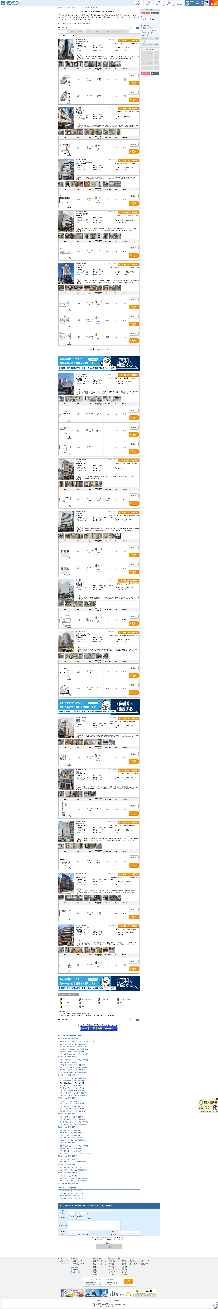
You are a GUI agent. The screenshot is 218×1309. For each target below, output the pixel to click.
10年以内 (156, 44)
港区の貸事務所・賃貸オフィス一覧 (71, 1191)
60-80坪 (89, 31)
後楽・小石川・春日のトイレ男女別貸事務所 (73, 1170)
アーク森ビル (80, 266)
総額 (150, 28)
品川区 (95, 1269)
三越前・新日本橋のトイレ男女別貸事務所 (73, 1065)
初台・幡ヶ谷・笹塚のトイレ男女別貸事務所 (73, 1124)
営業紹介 (75, 1261)
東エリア (103, 1260)
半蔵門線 (124, 1269)
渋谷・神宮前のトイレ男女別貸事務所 (71, 1117)
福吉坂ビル (80, 110)
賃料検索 (75, 1269)
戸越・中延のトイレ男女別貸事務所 (71, 1151)
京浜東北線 (113, 1261)
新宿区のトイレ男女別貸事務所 (67, 1098)
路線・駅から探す (115, 1258)
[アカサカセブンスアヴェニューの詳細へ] (66, 394)
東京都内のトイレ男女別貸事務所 (68, 1183)
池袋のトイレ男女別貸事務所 (68, 1159)
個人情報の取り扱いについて (80, 1263)
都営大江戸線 (133, 1263)
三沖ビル (79, 462)
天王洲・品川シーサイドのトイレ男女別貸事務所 (75, 1153)
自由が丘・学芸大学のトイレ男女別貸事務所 (73, 1181)
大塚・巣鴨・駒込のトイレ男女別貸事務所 (73, 1161)
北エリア (103, 1265)
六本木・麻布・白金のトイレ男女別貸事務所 (73, 1095)
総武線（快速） (114, 1266)
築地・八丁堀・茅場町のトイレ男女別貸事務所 (74, 1067)
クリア (155, 13)
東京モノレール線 (145, 1260)
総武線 (112, 1265)
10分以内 (156, 38)
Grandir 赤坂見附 (82, 41)
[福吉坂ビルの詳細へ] (66, 128)
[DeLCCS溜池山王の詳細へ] (66, 231)
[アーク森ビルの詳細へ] (66, 283)
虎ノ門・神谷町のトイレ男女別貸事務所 (72, 1080)
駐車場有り (150, 68)
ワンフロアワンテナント (156, 63)
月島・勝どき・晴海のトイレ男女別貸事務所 (73, 1072)
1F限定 (156, 68)
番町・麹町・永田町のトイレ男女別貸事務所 (73, 1044)
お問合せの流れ (64, 1260)
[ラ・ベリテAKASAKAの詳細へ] (66, 180)
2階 (78, 672)
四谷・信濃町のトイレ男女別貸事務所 (71, 1106)
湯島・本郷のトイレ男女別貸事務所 (71, 1167)
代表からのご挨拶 (77, 1260)
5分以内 (150, 38)
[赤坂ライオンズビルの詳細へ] (66, 652)
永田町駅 (79, 50)
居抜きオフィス (156, 58)
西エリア (103, 1261)
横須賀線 (112, 1271)
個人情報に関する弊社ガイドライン (105, 1237)
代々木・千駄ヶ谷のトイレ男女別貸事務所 (73, 1119)
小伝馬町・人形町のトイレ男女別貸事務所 (73, 1070)
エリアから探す (97, 1258)
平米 (147, 19)
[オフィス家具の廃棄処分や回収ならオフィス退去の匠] (144, 1296)
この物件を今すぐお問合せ (129, 40)
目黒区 (95, 1274)
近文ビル (79, 875)
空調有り (150, 63)
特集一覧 (74, 8)
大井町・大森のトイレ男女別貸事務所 (71, 1148)
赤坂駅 (78, 48)
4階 (78, 251)
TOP (61, 1258)
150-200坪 (116, 31)
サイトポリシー (77, 1265)
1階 (78, 148)
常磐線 (112, 1274)
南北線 (124, 1272)
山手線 (112, 1260)
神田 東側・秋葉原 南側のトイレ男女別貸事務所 (74, 1049)
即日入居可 (150, 53)
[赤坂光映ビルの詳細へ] (66, 841)
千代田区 (95, 1260)
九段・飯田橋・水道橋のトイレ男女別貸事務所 (74, 1054)
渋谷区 (95, 1266)
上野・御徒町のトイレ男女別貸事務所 (71, 1130)
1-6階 (78, 620)
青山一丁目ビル (81, 582)
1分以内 (144, 38)
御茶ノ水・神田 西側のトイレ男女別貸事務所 (73, 1046)
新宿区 (95, 1265)
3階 (78, 861)
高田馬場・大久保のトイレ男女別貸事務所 (73, 1111)
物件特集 (75, 1267)
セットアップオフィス (150, 58)
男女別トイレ (144, 63)
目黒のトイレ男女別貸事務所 (68, 1176)
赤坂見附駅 (80, 47)
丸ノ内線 (124, 1261)
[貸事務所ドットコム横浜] (72, 1296)
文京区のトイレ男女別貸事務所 (67, 1164)
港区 (94, 1263)
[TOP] (10, 3)
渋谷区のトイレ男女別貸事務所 (67, 1113)
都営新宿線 (133, 1265)
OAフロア (144, 58)
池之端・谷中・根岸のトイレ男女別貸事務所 (73, 1140)
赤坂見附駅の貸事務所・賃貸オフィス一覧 (73, 1193)
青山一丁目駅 (80, 519)
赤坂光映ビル (80, 824)
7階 (78, 431)
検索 (146, 13)
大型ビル (144, 68)
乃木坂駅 (79, 589)
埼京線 (112, 1268)
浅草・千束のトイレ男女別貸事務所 (71, 1137)
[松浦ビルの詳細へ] (66, 790)
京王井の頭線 (144, 1263)
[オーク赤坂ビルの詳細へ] (66, 531)
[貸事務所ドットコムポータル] (120, 1296)
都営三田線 (133, 1261)
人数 (152, 19)
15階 (78, 337)
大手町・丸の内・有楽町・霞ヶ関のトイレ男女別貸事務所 (77, 1041)
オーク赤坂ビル (81, 513)
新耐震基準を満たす (144, 53)
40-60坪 (80, 31)
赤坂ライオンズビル (83, 634)
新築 (144, 44)
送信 (110, 1247)
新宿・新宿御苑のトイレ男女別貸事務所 (72, 1103)
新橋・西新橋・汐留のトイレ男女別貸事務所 (73, 1078)
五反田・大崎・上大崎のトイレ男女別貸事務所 (74, 1146)
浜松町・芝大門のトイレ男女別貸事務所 (72, 1088)
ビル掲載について (64, 1263)
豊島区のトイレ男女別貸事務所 (67, 1156)
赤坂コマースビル (82, 927)
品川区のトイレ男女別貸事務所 (67, 1142)
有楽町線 (124, 1268)
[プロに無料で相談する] (99, 363)
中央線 (112, 1263)
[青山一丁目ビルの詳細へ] (66, 600)
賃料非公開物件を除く (148, 33)
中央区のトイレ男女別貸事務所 (67, 1056)
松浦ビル (79, 772)
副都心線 (124, 1271)
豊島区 (95, 1271)
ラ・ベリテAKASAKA (84, 162)
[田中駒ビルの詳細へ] (66, 738)
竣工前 (150, 44)
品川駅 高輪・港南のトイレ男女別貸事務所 (73, 1093)
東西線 (124, 1265)
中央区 (95, 1261)
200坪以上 (124, 31)
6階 (78, 96)
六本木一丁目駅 (81, 119)
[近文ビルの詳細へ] (66, 893)
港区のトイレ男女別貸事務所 (67, 1075)
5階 (78, 79)
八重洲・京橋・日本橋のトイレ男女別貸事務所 (74, 1060)
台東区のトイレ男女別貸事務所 (67, 1127)
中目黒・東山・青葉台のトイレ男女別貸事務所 (74, 1178)
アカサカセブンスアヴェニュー (87, 376)
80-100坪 (97, 31)
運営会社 (75, 1258)
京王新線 (143, 1265)
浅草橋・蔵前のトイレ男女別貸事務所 (71, 1132)
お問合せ (62, 1261)
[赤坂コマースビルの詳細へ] (66, 945)
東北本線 (112, 1269)
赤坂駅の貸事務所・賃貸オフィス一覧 (71, 1195)
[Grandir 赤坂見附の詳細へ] (66, 59)
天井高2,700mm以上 (156, 53)
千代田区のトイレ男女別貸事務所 (68, 1038)
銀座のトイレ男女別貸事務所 (68, 1062)
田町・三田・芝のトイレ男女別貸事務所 (72, 1090)
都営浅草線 (133, 1260)
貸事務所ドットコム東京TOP (64, 8)
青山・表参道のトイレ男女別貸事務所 (71, 1085)
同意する (109, 1243)
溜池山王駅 (80, 115)
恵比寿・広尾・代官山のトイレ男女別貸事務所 (74, 1122)
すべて (62, 31)
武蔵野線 (112, 1272)
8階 (78, 448)
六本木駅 (79, 383)
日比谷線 (124, 1266)
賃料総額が (79, 1216)
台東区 (95, 1268)
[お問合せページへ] (128, 1283)
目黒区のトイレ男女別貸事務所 (67, 1172)
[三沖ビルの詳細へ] (66, 479)
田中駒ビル (80, 720)
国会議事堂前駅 (81, 221)
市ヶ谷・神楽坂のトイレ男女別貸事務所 (72, 1108)
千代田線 (124, 1274)
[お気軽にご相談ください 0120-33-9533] (194, 3)
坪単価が (72, 1216)
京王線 (142, 1261)
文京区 (95, 1272)
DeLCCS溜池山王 (82, 214)
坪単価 (144, 28)
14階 (78, 303)
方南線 (124, 1263)
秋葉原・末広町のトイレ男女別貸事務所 (72, 1051)
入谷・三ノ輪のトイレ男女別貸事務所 (71, 1135)
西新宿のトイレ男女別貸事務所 (69, 1101)
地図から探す (76, 1272)
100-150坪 (107, 31)
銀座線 (124, 1260)
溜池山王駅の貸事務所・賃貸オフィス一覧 (73, 1198)
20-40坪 (71, 31)
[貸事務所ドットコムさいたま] (96, 1296)
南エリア (103, 1263)
